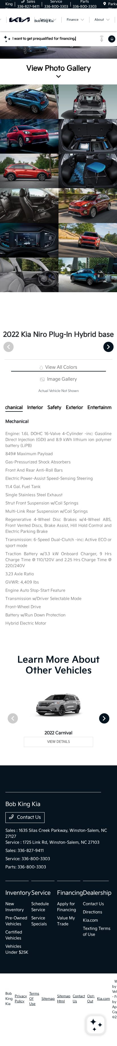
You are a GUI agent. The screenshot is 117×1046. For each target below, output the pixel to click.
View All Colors (60, 367)
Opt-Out (91, 998)
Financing (70, 893)
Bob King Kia (8, 999)
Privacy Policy (21, 998)
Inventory (18, 893)
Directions (92, 912)
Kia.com (90, 920)
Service (41, 893)
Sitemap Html (63, 998)
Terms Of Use (34, 999)
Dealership (97, 893)
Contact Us (28, 817)
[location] (104, 4)
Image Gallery (61, 379)
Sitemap (48, 999)
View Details (58, 742)
